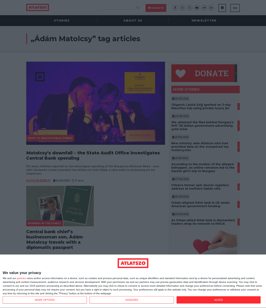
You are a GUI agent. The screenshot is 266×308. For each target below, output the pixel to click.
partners (21, 278)
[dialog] (133, 281)
